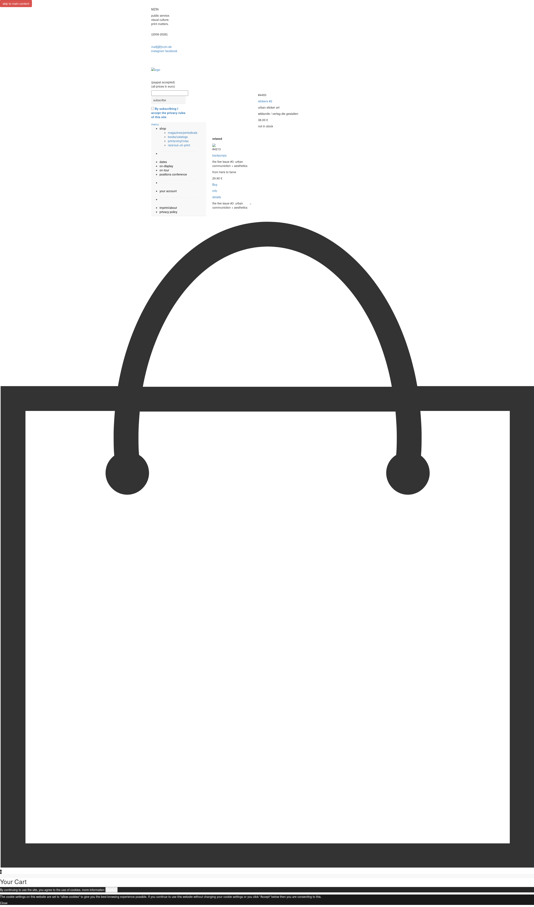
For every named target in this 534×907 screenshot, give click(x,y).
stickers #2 (265, 101)
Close (4, 903)
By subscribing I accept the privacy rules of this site (168, 112)
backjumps (219, 155)
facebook (171, 51)
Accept (111, 890)
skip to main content (16, 3)
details (216, 197)
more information (93, 890)
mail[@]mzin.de (161, 47)
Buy (214, 184)
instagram (157, 51)
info (214, 191)
